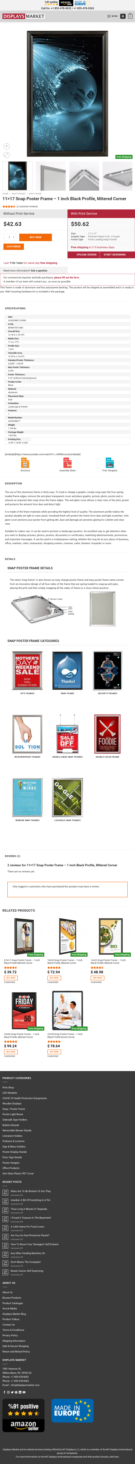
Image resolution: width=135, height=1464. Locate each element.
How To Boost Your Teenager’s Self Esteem (35, 1244)
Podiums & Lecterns (13, 1141)
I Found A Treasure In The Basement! (31, 1217)
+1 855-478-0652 (61, 8)
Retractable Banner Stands (16, 1130)
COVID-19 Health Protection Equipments (24, 1098)
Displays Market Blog (14, 1314)
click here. (114, 1456)
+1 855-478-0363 (84, 8)
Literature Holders (12, 1135)
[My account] (122, 16)
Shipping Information (13, 1340)
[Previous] (9, 94)
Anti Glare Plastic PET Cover (18, 1173)
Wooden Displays (12, 1103)
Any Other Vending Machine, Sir (28, 1253)
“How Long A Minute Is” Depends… (30, 1209)
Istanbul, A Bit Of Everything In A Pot (30, 1200)
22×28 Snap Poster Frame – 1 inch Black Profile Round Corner (64, 1035)
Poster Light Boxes (12, 1114)
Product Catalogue (12, 1303)
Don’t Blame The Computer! (26, 1262)
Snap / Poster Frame (13, 1109)
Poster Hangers (11, 1162)
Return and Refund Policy (16, 1351)
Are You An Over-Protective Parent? (30, 1235)
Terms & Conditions (13, 1330)
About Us (7, 1292)
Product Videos (10, 1319)
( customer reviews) (27, 206)
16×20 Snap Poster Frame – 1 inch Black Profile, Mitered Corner (64, 961)
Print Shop (8, 1087)
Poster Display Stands (14, 1151)
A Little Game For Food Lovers (27, 1226)
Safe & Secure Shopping (15, 1346)
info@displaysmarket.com (25, 1385)
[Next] (126, 94)
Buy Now (35, 237)
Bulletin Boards (10, 1125)
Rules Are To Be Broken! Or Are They (31, 1191)
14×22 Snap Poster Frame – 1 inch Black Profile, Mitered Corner (108, 961)
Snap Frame (35, 193)
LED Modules (9, 1092)
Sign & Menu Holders (14, 1146)
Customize (14, 246)
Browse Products (11, 1297)
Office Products (10, 1168)
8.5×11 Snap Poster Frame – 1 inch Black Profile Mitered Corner (22, 961)
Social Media (9, 1308)
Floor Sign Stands (12, 1157)
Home (5, 193)
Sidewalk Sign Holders (14, 1119)
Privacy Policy (10, 1335)
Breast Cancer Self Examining (27, 1270)
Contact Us (8, 1324)
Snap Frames (19, 193)
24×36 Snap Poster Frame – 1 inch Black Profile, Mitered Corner (21, 1035)
